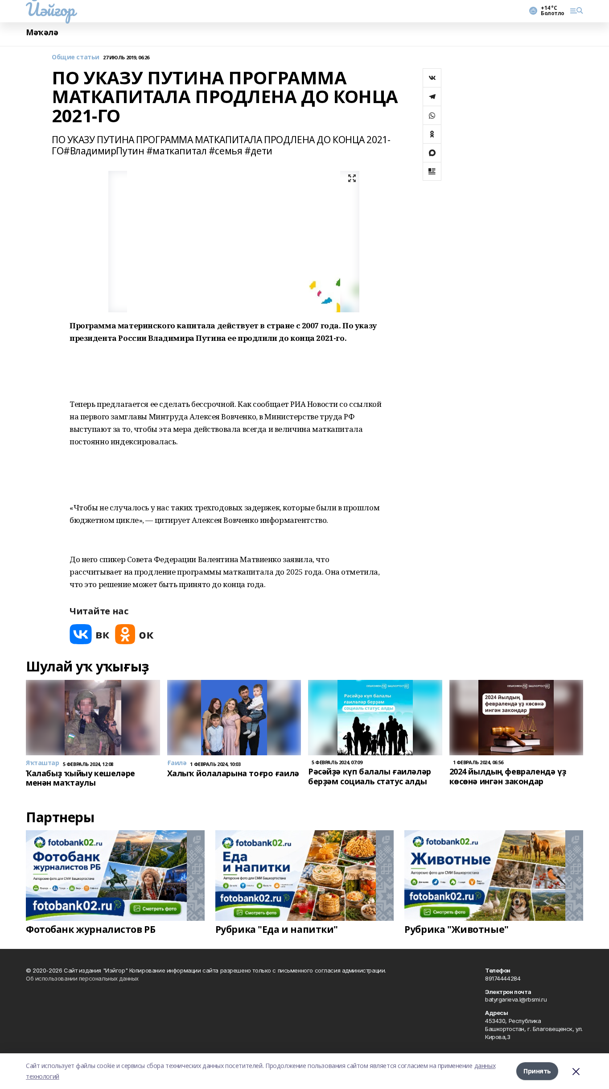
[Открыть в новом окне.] (90, 634)
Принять (537, 1071)
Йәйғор (50, 9)
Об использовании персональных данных (82, 978)
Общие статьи (75, 57)
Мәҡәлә (42, 32)
